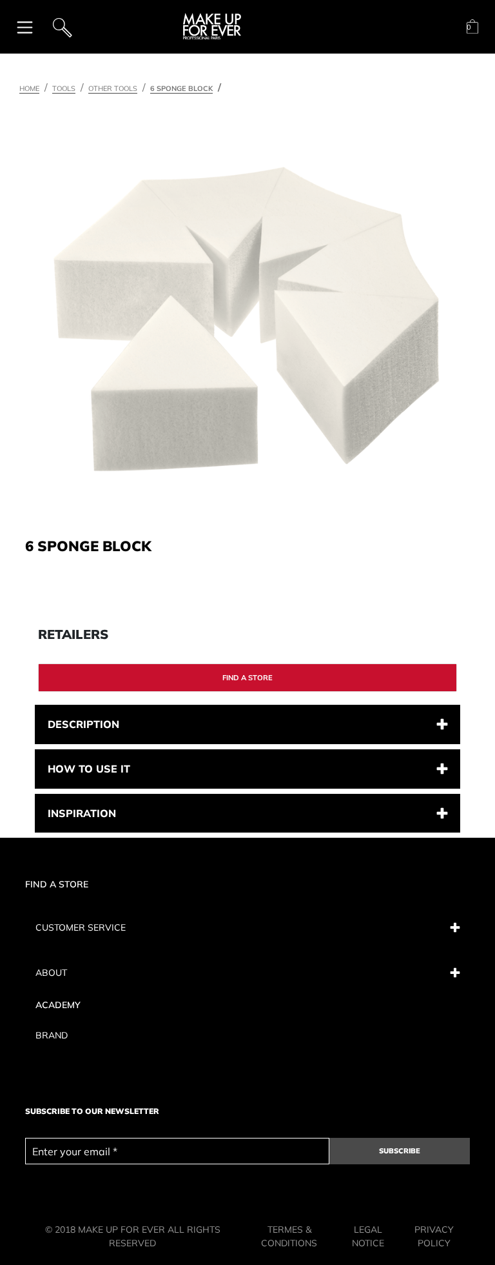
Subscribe (399, 1150)
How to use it (89, 768)
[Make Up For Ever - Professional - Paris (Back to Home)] (212, 26)
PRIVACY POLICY (434, 1236)
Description (83, 724)
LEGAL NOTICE (368, 1236)
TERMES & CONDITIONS (289, 1236)
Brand (51, 1035)
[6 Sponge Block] (246, 319)
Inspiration (82, 813)
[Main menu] (25, 27)
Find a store (247, 677)
